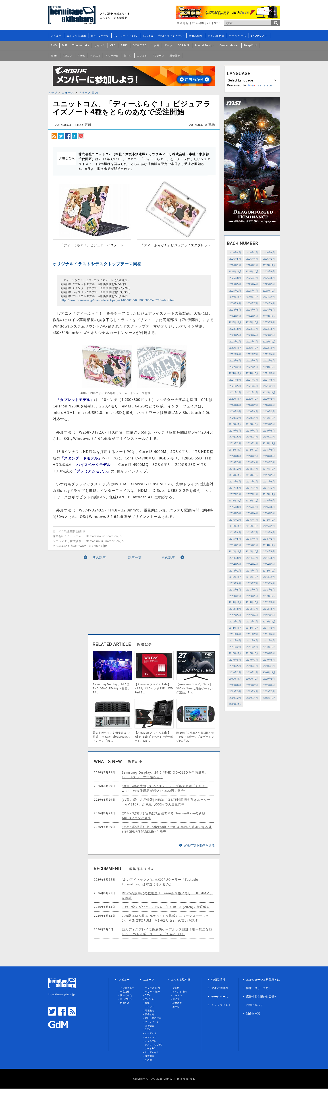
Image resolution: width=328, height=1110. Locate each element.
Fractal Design (204, 45)
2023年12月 (269, 316)
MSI (64, 45)
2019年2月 (235, 443)
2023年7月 (252, 328)
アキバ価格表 (216, 35)
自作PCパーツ (100, 35)
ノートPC (150, 1048)
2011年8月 (235, 634)
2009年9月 (269, 678)
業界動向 (149, 1010)
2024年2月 (235, 316)
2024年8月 (235, 303)
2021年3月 (269, 386)
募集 (147, 1002)
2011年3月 (269, 640)
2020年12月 (269, 392)
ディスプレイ (152, 1040)
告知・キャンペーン (171, 35)
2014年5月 (235, 564)
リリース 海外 (152, 991)
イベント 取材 (179, 991)
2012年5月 (235, 615)
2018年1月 (252, 468)
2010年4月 (252, 666)
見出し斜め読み (153, 1018)
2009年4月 (252, 691)
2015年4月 (252, 538)
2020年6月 (269, 405)
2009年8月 (235, 685)
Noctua (95, 55)
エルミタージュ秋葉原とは (263, 979)
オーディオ (151, 1033)
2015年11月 (235, 526)
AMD (54, 45)
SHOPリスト (259, 35)
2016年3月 (269, 513)
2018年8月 (235, 456)
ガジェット (151, 1037)
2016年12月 (269, 494)
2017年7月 (252, 481)
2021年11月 (235, 373)
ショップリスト (221, 1005)
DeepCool (250, 45)
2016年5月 (235, 513)
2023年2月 (235, 341)
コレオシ (142, 55)
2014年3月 (269, 564)
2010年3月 (269, 666)
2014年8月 (235, 557)
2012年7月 (252, 608)
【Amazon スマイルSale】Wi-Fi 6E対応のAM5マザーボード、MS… (154, 737)
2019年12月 (269, 417)
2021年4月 (252, 386)
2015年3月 (269, 538)
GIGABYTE (139, 45)
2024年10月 (252, 296)
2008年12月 (269, 697)
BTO (147, 995)
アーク (168, 45)
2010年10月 (252, 653)
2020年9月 (269, 398)
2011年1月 (252, 647)
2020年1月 (252, 417)
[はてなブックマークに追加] (74, 136)
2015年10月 (252, 526)
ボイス (176, 999)
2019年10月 (252, 424)
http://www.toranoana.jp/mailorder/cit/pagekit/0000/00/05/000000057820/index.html (117, 300)
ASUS (124, 45)
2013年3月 (269, 589)
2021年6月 (269, 379)
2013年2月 (235, 596)
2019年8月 (235, 430)
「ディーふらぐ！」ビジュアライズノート (92, 245)
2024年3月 (269, 309)
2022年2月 (235, 367)
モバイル (148, 35)
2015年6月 (269, 532)
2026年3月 (269, 258)
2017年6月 (269, 481)
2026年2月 (235, 265)
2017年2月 (235, 494)
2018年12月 (269, 443)
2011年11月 (235, 627)
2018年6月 (269, 456)
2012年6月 (269, 608)
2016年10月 (252, 500)
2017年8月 (235, 481)
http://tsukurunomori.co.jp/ (105, 541)
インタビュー (127, 987)
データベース (237, 35)
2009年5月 (235, 691)
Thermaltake (80, 45)
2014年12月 (269, 545)
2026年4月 (252, 258)
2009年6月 (269, 685)
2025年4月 (252, 284)
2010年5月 (235, 666)
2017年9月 (269, 475)
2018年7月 (252, 456)
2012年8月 (235, 608)
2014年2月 (235, 570)
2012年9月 (269, 602)
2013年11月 (235, 576)
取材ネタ (177, 1002)
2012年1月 (252, 621)
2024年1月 (252, 316)
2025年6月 (269, 278)
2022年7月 (252, 354)
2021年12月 (269, 367)
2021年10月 (252, 373)
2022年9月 (269, 347)
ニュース (68, 93)
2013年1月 (252, 596)
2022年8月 (235, 354)
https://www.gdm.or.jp (61, 994)
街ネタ (128, 55)
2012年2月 (235, 621)
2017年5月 (235, 487)
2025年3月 (269, 284)
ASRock (68, 55)
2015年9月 (269, 526)
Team (54, 55)
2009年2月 (235, 697)
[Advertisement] (93, 595)
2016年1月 (252, 519)
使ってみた (126, 995)
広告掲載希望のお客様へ (261, 996)
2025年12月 (269, 265)
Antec (81, 55)
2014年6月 (269, 557)
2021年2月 (235, 392)
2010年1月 (252, 672)
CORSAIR (184, 45)
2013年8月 (235, 583)
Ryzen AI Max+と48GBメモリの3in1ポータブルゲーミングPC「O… (195, 737)
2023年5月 (235, 335)
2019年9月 (269, 424)
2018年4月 (252, 462)
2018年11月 (235, 449)
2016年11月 (235, 500)
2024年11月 (235, 296)
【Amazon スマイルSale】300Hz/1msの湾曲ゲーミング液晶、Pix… (194, 688)
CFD (113, 45)
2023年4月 (252, 335)
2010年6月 (269, 659)
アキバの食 (112, 55)
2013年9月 (269, 576)
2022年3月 (269, 360)
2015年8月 (235, 532)
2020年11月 (235, 398)
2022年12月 (269, 341)
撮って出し (126, 999)
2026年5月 (235, 258)
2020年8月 (235, 405)
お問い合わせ (254, 1005)
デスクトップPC (153, 1044)
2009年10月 (252, 678)
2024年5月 (235, 309)
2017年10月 (252, 475)
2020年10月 (252, 398)
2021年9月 (269, 373)
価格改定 (149, 1014)
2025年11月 (235, 271)
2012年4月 (252, 615)
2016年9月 (269, 500)
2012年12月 (269, 596)
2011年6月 (269, 634)
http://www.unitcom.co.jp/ (103, 536)
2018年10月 (252, 449)
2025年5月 (235, 284)
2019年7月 (252, 430)
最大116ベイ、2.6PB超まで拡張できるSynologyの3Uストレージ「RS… (111, 737)
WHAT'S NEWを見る (199, 845)
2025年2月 (235, 290)
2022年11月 (235, 347)
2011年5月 (235, 640)
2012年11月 (235, 602)
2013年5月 (235, 589)
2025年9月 (269, 271)
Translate (264, 85)
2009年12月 (269, 672)
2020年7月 (252, 405)
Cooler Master (229, 45)
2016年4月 (252, 513)
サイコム (99, 45)
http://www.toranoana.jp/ (89, 546)
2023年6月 (269, 328)
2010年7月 (252, 659)
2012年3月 (269, 615)
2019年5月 (235, 436)
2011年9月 (269, 627)
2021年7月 (252, 379)
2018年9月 (269, 449)
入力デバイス (152, 1052)
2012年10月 (252, 602)
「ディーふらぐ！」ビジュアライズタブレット (176, 245)
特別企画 (124, 1002)
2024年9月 (269, 296)
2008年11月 (235, 704)
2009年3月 (269, 691)
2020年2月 (235, 417)
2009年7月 (252, 685)
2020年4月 (252, 411)
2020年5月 (235, 411)
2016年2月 (235, 519)
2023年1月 (252, 341)
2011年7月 (252, 634)
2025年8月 (235, 278)
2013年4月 (252, 589)
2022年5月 (235, 360)
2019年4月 (252, 436)
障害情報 (149, 1025)
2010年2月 (235, 672)
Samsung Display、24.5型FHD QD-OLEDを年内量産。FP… (112, 688)
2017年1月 (252, 494)
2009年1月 (252, 697)
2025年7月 (252, 278)
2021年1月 (252, 392)
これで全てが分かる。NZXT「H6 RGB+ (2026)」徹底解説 (166, 907)
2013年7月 (252, 583)
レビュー (56, 35)
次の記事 (168, 557)
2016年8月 (235, 507)
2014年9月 (269, 551)
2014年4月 (252, 564)
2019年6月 (269, 430)
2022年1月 (252, 367)
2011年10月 (252, 627)
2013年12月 (269, 570)
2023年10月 (252, 322)
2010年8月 (235, 659)
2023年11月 (235, 322)
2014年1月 (252, 570)
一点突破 (124, 991)
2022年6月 (269, 354)
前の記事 (99, 557)
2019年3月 (269, 436)
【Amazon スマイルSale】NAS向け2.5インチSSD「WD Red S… (154, 688)
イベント (149, 1006)
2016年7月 (252, 507)
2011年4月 (252, 640)
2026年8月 (235, 252)
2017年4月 (252, 487)
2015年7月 (252, 532)
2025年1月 (252, 290)
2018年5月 (235, 462)
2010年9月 (269, 653)
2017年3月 (269, 487)
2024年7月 (252, 303)
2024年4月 (252, 309)
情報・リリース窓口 (258, 988)
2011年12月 (269, 621)
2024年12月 (269, 290)
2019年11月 (235, 424)
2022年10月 (252, 347)
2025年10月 (252, 271)
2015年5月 (235, 538)
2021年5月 (235, 386)
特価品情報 (196, 35)
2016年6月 (269, 507)
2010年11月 (235, 653)
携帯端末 (149, 1056)
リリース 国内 (88, 93)
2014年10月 (252, 551)
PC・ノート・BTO (126, 35)
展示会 (176, 1006)
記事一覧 (135, 557)
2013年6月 (269, 583)
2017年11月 (235, 475)
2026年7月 (252, 252)
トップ (52, 93)
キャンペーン (152, 1021)
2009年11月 (235, 678)
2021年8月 (235, 379)
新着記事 (175, 55)
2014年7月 (252, 557)
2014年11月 (235, 551)
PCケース (158, 55)
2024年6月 (269, 303)
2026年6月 (269, 252)
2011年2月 (235, 647)
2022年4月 (252, 360)
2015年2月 (235, 545)
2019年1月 (252, 443)
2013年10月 (252, 576)
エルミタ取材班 (76, 35)
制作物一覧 (253, 1013)
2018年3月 (269, 462)
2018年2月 (235, 468)
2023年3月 (269, 335)
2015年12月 (269, 519)
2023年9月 (269, 322)
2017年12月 (269, 468)
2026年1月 (252, 265)
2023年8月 (235, 328)
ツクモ (155, 45)
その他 (148, 1059)
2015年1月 (252, 545)
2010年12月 (269, 647)
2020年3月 (269, 411)
